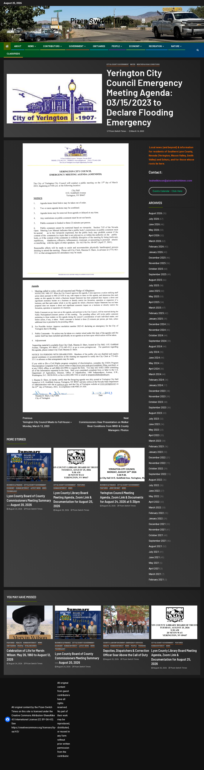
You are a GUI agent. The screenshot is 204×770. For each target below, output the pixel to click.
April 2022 (154, 501)
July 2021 (154, 551)
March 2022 (155, 507)
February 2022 (156, 513)
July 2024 (154, 352)
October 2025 (156, 268)
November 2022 (157, 463)
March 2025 (155, 307)
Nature (175, 46)
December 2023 (157, 391)
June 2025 (154, 291)
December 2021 (157, 524)
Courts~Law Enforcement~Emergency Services (123, 643)
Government (76, 46)
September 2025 (157, 274)
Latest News (36, 488)
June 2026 (154, 224)
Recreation (155, 46)
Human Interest (22, 488)
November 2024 (157, 330)
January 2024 (156, 385)
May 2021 (154, 562)
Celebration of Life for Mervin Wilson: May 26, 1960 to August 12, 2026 (29, 655)
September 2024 (157, 341)
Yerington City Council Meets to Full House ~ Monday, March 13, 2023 (47, 422)
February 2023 (156, 446)
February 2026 (156, 246)
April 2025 (154, 302)
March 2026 (155, 241)
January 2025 (156, 318)
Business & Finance (14, 485)
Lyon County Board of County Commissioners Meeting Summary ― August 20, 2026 (29, 500)
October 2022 (156, 468)
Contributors (51, 46)
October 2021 (156, 535)
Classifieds (13, 54)
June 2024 (154, 357)
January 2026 (156, 252)
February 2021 (156, 579)
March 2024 (155, 374)
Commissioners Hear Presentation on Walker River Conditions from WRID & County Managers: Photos (104, 424)
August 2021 (155, 546)
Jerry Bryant (114, 488)
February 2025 (156, 313)
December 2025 (157, 257)
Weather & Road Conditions (148, 64)
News (31, 46)
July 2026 (154, 218)
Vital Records (31, 646)
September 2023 (157, 407)
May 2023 (154, 429)
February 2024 (156, 379)
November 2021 (157, 529)
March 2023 (155, 440)
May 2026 (154, 230)
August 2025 (155, 280)
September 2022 (157, 474)
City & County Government (117, 64)
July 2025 (154, 285)
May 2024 (154, 363)
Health (19, 643)
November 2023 (157, 396)
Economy (134, 46)
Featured (81, 485)
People (116, 46)
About (17, 46)
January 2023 (156, 452)
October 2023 (156, 402)
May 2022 (154, 496)
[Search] (198, 50)
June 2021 (154, 557)
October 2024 (156, 335)
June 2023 (154, 424)
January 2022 (156, 518)
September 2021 (157, 540)
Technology (12, 491)
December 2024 (157, 324)
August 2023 (155, 413)
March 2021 (155, 574)
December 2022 (157, 457)
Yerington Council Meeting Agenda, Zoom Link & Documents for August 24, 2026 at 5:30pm (121, 497)
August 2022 (155, 479)
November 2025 (157, 263)
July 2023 (154, 418)
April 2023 (154, 435)
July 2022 (154, 485)
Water (132, 64)
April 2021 (154, 568)
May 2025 (154, 296)
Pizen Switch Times (102, 20)
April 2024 (154, 368)
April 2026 (154, 235)
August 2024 (155, 346)
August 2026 (155, 213)
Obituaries (99, 46)
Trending (142, 646)
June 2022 (154, 490)
